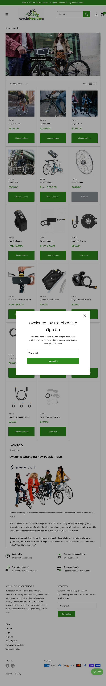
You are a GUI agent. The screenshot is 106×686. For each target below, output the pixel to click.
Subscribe (53, 361)
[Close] (84, 316)
